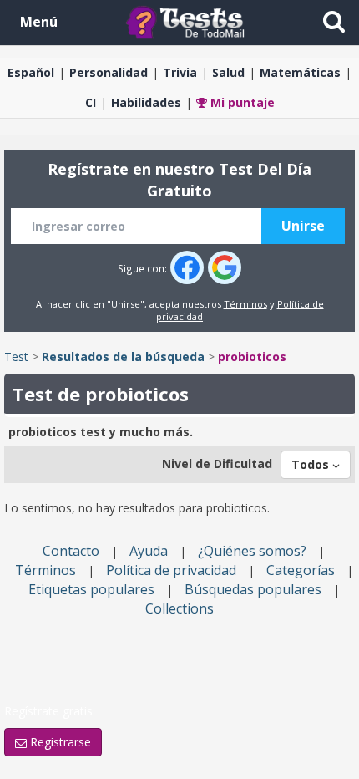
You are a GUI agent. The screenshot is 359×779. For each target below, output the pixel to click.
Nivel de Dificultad (217, 463)
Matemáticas (300, 72)
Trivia (180, 72)
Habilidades (146, 102)
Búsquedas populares (253, 589)
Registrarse (59, 742)
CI (90, 102)
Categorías (300, 570)
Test (16, 356)
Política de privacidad (171, 570)
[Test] (188, 21)
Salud (228, 72)
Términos (245, 304)
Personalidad (108, 72)
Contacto (71, 551)
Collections (179, 608)
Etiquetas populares (91, 589)
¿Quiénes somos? (252, 551)
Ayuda (148, 551)
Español (31, 72)
